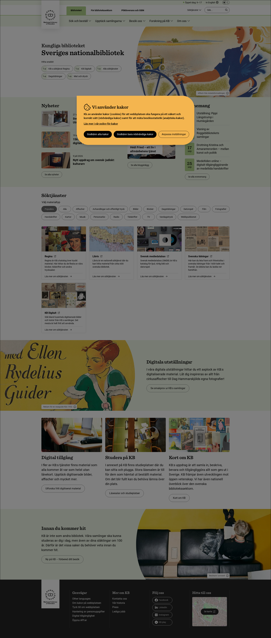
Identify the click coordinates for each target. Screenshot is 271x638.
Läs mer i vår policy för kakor (101, 123)
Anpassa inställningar (174, 134)
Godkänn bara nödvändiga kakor (135, 134)
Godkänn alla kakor (98, 134)
